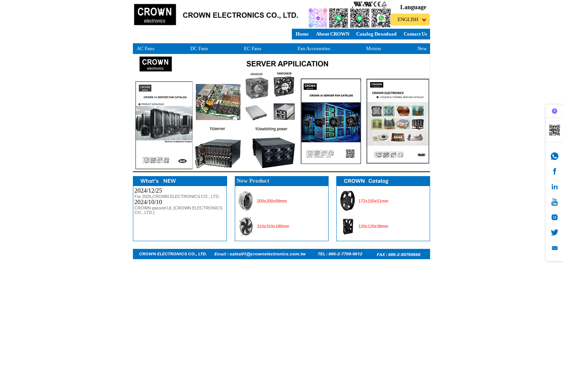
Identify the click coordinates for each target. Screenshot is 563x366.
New (422, 48)
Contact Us (415, 34)
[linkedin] (554, 187)
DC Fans (199, 48)
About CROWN (332, 34)
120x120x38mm (373, 226)
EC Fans (252, 48)
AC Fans (145, 48)
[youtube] (554, 202)
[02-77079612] (554, 156)
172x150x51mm (373, 201)
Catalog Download (376, 34)
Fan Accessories (314, 48)
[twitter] (554, 232)
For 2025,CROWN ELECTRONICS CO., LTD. (177, 196)
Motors (373, 48)
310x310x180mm (273, 226)
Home (302, 34)
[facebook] (554, 171)
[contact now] (554, 248)
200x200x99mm (272, 201)
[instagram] (554, 217)
